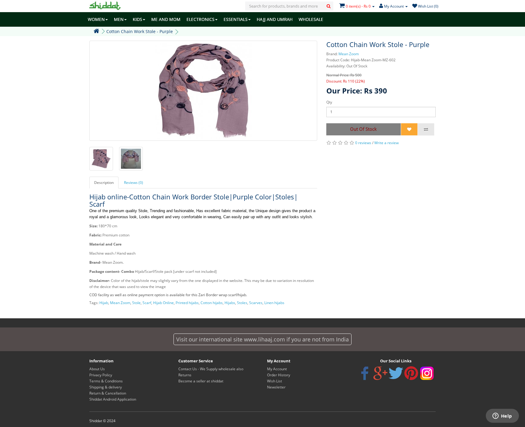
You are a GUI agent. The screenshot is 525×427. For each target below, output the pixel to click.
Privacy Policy (100, 375)
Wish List (274, 381)
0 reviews (363, 142)
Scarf (146, 302)
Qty (329, 102)
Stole (136, 302)
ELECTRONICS (200, 19)
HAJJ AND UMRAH (275, 19)
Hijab (103, 302)
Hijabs (230, 302)
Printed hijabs (187, 302)
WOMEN (96, 19)
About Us (97, 368)
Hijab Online (163, 302)
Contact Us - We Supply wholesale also (210, 368)
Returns (184, 375)
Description (104, 182)
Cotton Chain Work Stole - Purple (139, 31)
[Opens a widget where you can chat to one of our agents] (502, 416)
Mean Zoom (348, 53)
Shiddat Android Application (112, 399)
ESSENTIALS (236, 19)
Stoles (242, 302)
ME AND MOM (165, 19)
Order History (278, 375)
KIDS (137, 19)
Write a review (386, 142)
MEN (119, 19)
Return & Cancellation (107, 393)
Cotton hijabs (212, 302)
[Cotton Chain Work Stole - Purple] (203, 91)
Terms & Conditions (106, 381)
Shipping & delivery (105, 387)
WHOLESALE (311, 19)
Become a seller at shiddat (200, 381)
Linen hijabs (274, 302)
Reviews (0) (133, 182)
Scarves (255, 302)
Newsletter (276, 387)
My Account (277, 368)
